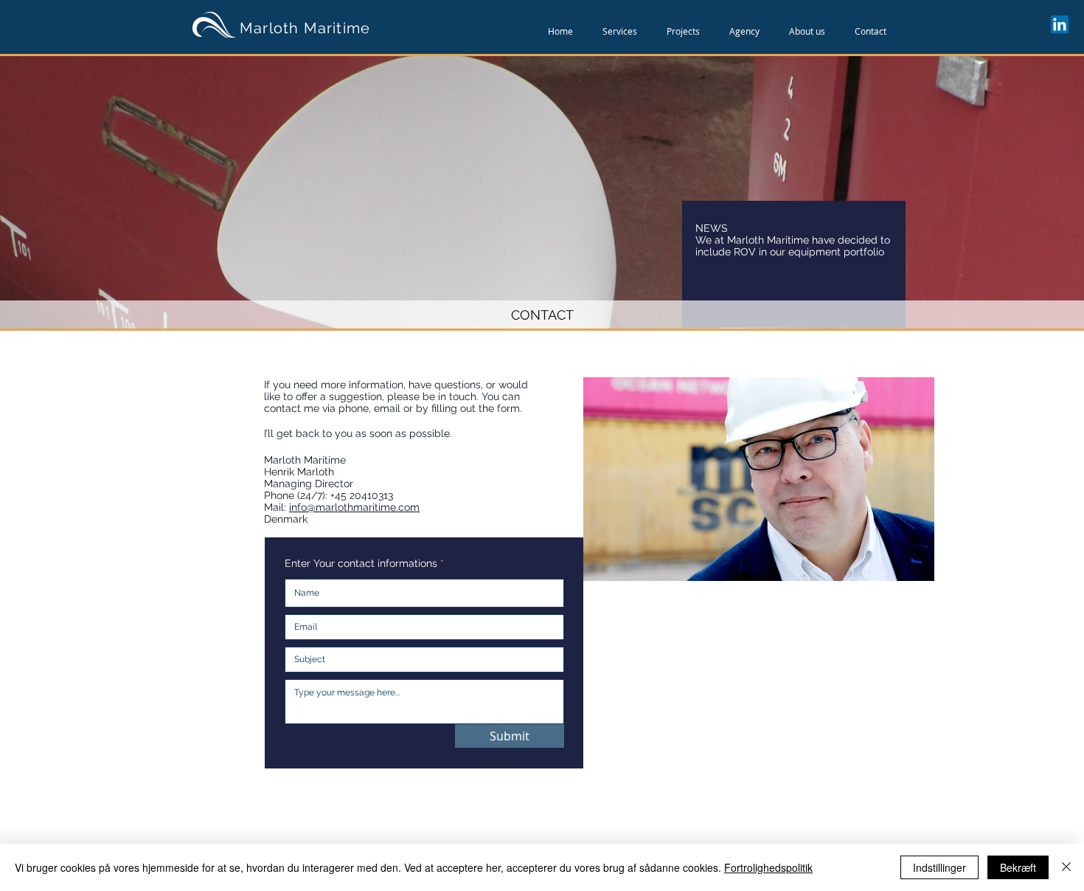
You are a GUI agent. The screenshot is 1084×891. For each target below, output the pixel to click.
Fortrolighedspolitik (768, 867)
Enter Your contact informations (361, 563)
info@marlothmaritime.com (354, 507)
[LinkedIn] (1060, 24)
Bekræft (1018, 867)
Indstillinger (939, 867)
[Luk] (1066, 867)
